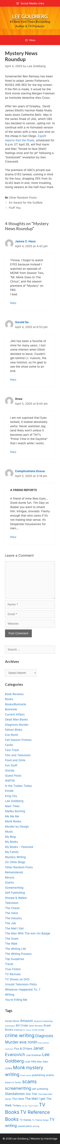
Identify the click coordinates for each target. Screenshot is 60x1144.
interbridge (50, 1138)
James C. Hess (25, 241)
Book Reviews (14, 694)
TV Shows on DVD (17, 979)
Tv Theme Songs (40, 1120)
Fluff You (15, 207)
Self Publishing (15, 892)
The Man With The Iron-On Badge (27, 933)
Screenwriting (14, 887)
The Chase (12, 908)
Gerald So (21, 322)
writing (35, 1126)
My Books (11, 841)
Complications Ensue (30, 471)
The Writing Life (15, 948)
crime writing (19, 1035)
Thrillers (16, 1105)
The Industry (13, 918)
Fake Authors (43, 1043)
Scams (9, 882)
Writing (9, 994)
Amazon (26, 1021)
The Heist (11, 913)
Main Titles (12, 806)
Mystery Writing (15, 857)
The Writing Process (18, 953)
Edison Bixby (13, 729)
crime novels (38, 1030)
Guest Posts (13, 775)
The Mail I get (35, 1099)
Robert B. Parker (13, 1082)
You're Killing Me (16, 999)
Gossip (9, 770)
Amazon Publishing (43, 1021)
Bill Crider (22, 1025)
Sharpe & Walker (16, 898)
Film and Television (18, 755)
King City (11, 796)
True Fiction (13, 969)
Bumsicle (11, 709)
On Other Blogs (15, 862)
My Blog (10, 836)
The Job (10, 923)
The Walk (11, 943)
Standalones (15, 1094)
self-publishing (40, 1088)
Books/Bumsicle (15, 704)
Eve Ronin (11, 735)
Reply (13, 302)
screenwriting (18, 1088)
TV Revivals (13, 974)
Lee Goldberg (30, 16)
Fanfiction (9, 1049)
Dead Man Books (16, 719)
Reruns (9, 877)
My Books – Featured (19, 847)
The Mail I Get (14, 928)
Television (11, 903)
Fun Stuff (11, 765)
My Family (11, 852)
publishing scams (43, 1075)
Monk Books (13, 821)
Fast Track (12, 750)
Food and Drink (15, 760)
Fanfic (9, 745)
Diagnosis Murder (16, 724)
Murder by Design (17, 826)
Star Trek (31, 1094)
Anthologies (10, 1026)
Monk (19, 1067)
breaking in (19, 1030)
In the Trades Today (18, 785)
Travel (9, 964)
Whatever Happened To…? (22, 989)
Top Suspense (14, 959)
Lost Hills (30, 1061)
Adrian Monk (12, 1021)
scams (29, 1081)
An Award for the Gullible (25, 202)
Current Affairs (15, 714)
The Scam (11, 938)
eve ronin (28, 1041)
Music (9, 831)
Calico (28, 1030)
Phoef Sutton (25, 1075)
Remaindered (14, 872)
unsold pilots (25, 1126)
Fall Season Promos (18, 740)
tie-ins (24, 1106)
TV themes (25, 1119)
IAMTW (10, 780)
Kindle (9, 790)
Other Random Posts (23, 197)
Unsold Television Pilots (21, 984)
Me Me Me (12, 816)
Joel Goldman (33, 1055)
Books (9, 699)
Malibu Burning (15, 811)
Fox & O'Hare (23, 1048)
